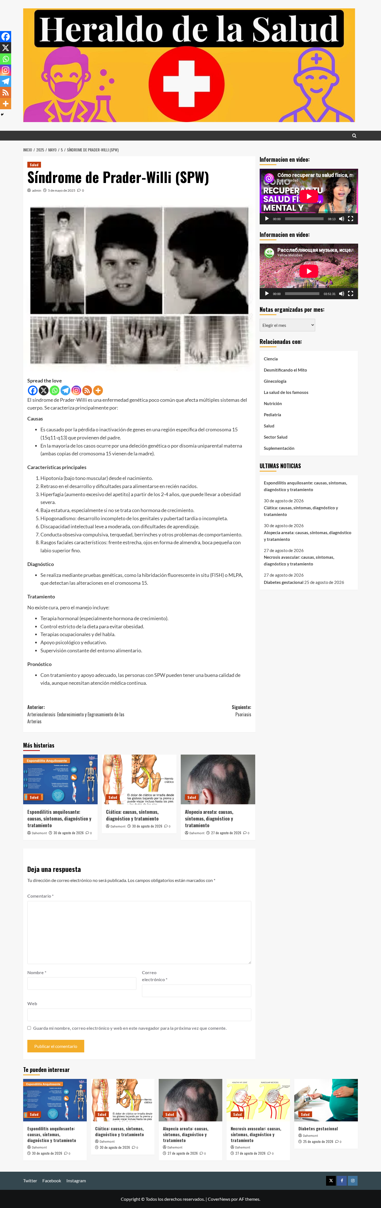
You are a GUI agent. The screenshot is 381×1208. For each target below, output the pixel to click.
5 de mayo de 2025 (61, 190)
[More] (98, 390)
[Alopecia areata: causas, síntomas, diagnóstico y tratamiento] (218, 779)
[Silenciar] (341, 218)
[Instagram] (76, 390)
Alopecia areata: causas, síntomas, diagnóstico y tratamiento (209, 818)
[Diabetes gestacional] (326, 1100)
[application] (309, 196)
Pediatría (272, 414)
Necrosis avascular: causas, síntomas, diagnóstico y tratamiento (299, 560)
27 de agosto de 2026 (226, 832)
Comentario (40, 895)
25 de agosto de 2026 (318, 1141)
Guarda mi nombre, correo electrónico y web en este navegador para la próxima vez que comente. (130, 1028)
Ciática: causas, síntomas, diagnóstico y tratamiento (132, 815)
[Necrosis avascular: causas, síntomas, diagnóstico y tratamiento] (258, 1100)
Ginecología (275, 380)
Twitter (30, 1180)
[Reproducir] (267, 218)
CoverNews (219, 1199)
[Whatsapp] (54, 390)
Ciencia (271, 358)
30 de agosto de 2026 (69, 832)
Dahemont (39, 833)
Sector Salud (276, 436)
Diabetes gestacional (283, 581)
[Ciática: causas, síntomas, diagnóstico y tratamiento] (139, 779)
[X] (44, 390)
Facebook (51, 1180)
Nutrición (273, 403)
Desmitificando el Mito (285, 369)
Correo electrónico (154, 976)
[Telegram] (65, 390)
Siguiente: (241, 711)
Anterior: (75, 714)
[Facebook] (33, 390)
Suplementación (279, 447)
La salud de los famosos (286, 391)
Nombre (36, 972)
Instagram (76, 1180)
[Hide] (2, 114)
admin (36, 190)
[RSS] (87, 390)
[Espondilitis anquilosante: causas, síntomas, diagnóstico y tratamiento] (60, 779)
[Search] (354, 136)
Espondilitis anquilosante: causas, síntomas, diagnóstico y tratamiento (59, 818)
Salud (34, 164)
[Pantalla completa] (350, 218)
